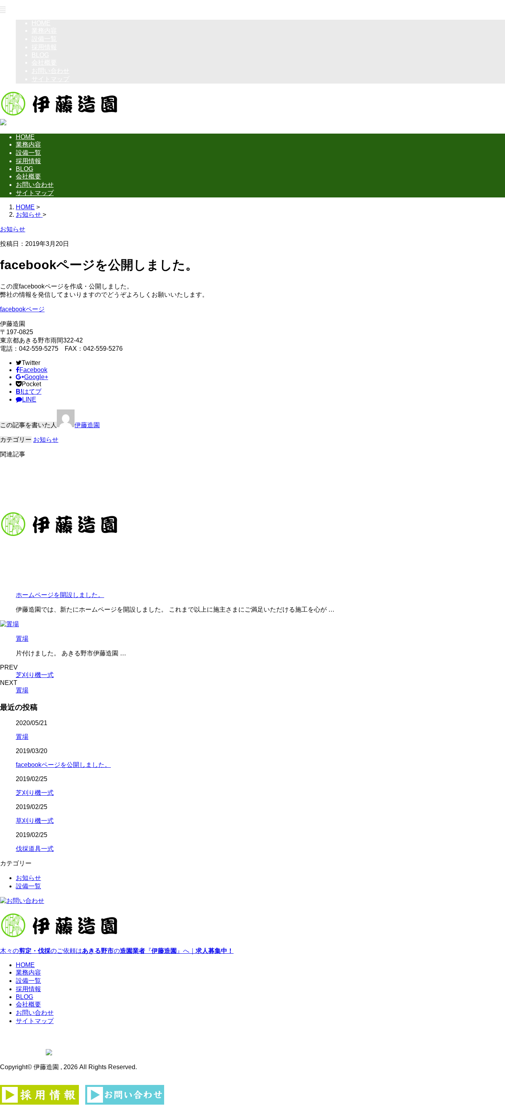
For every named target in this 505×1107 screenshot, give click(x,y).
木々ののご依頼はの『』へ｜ (117, 950)
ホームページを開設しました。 (60, 595)
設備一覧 (44, 38)
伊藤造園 (87, 425)
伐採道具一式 (35, 848)
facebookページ (22, 309)
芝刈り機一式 (35, 675)
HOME (41, 23)
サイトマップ (50, 79)
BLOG (40, 55)
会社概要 (44, 62)
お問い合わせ (50, 70)
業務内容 (44, 30)
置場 (22, 638)
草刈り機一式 (35, 820)
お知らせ (45, 439)
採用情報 (44, 47)
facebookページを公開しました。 (63, 764)
